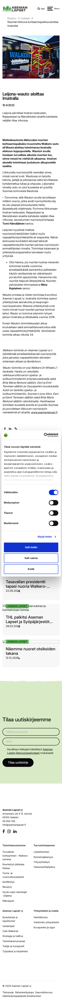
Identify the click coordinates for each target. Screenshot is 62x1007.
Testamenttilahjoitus (44, 867)
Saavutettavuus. (44, 992)
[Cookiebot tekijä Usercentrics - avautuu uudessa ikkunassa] (44, 435)
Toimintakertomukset (13, 941)
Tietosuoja (8, 992)
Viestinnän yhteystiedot (46, 922)
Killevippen (8, 900)
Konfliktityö (8, 881)
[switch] (53, 502)
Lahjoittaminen (41, 851)
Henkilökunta (41, 917)
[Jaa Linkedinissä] (10, 428)
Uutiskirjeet (8, 926)
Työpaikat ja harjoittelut (15, 951)
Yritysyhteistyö (42, 862)
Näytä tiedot (45, 536)
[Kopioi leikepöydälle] (16, 428)
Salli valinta (31, 558)
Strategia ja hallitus (12, 936)
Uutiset (25, 18)
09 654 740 (8, 821)
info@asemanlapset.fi (14, 824)
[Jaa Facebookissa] (5, 428)
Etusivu (11, 18)
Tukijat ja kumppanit (13, 946)
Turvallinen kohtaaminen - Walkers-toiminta (15, 855)
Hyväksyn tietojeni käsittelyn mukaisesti (30, 751)
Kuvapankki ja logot (44, 927)
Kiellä (31, 569)
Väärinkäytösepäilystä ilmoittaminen (21, 996)
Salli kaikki (31, 547)
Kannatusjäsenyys (43, 857)
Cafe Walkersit (10, 931)
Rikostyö (7, 886)
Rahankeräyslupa (25, 992)
